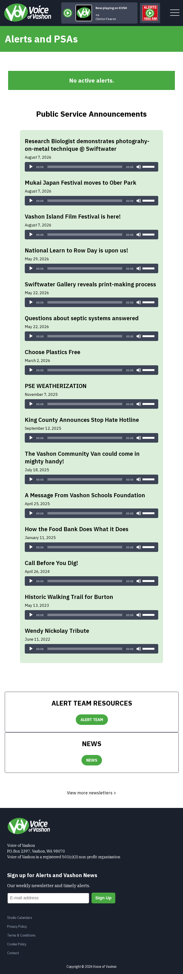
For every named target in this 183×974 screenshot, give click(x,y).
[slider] (149, 166)
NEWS (91, 760)
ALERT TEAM (92, 719)
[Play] (31, 166)
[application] (91, 167)
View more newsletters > (91, 793)
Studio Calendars (19, 918)
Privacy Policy (17, 926)
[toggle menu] (174, 13)
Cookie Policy (16, 944)
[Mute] (138, 166)
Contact (13, 953)
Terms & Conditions (21, 935)
